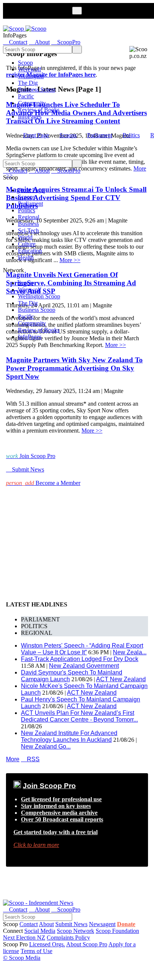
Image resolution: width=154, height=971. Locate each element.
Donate (126, 924)
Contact (28, 924)
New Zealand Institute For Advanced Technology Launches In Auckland (69, 736)
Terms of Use (36, 951)
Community (32, 103)
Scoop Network (75, 931)
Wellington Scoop (39, 296)
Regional (28, 217)
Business (28, 224)
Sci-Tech (28, 230)
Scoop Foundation (117, 931)
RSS (30, 759)
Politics (131, 135)
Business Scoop (36, 89)
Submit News (71, 924)
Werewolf (29, 69)
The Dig (28, 83)
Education (30, 251)
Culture (27, 244)
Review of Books (38, 110)
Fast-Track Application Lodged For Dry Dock (79, 659)
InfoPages (29, 116)
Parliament (99, 135)
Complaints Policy (68, 937)
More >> (115, 345)
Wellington (31, 76)
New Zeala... (130, 652)
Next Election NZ (24, 937)
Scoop (25, 62)
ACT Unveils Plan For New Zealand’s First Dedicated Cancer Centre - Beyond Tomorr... (79, 716)
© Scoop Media (21, 958)
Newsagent (102, 924)
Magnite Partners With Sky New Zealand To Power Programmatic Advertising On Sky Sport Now (74, 368)
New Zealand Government (84, 666)
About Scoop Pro (86, 944)
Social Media (39, 931)
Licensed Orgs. (47, 944)
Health (26, 257)
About (46, 924)
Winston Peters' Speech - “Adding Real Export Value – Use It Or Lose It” (82, 648)
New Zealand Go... (46, 746)
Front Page (36, 135)
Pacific (26, 96)
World (25, 237)
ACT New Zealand (121, 679)
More (12, 759)
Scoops (68, 135)
